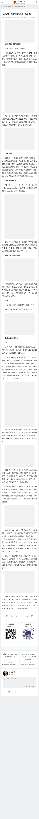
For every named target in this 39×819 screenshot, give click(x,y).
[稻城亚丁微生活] (19, 2)
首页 (4, 6)
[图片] (33, 686)
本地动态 (17, 6)
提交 (9, 692)
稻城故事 (10, 6)
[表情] (29, 686)
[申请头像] (34, 672)
